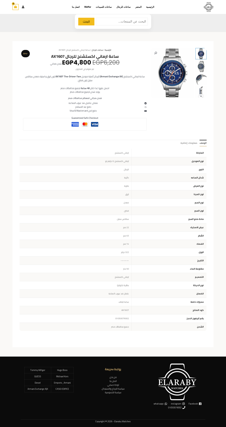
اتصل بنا (113, 381)
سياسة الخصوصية (113, 392)
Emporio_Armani (62, 382)
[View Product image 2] (201, 66)
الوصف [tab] (203, 143)
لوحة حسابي (113, 385)
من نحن (113, 377)
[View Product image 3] (201, 79)
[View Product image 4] (201, 92)
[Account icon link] (23, 7)
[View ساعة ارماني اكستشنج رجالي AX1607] (201, 53)
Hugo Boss (62, 370)
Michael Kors (62, 376)
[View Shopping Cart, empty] (15, 7)
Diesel (38, 382)
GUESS (37, 376)
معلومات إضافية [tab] (188, 143)
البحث (86, 21)
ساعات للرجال (97, 50)
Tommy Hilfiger (37, 370)
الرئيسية (108, 50)
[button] (155, 53)
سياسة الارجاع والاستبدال (113, 388)
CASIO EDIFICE (62, 389)
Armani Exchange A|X (38, 389)
